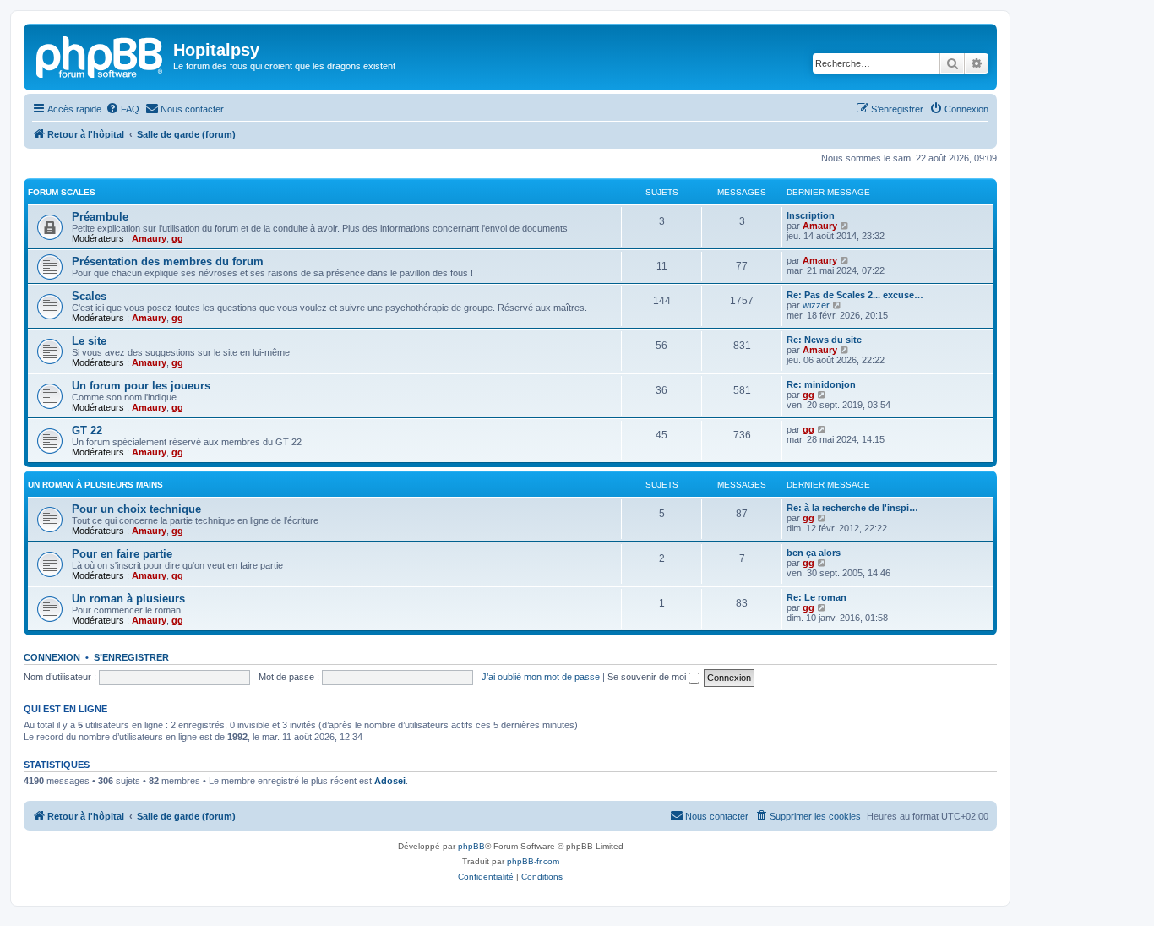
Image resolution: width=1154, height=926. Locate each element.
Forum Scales (61, 192)
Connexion (52, 657)
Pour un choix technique (136, 509)
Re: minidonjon (821, 384)
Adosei (390, 781)
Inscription (811, 215)
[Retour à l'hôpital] (100, 55)
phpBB (471, 846)
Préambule (100, 216)
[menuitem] (122, 109)
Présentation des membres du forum (168, 261)
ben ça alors (814, 552)
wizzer (816, 305)
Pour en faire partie (122, 553)
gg (177, 238)
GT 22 (87, 430)
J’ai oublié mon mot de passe (541, 677)
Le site (89, 341)
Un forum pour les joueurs (141, 385)
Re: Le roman (816, 597)
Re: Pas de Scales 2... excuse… (855, 295)
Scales (89, 296)
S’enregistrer (131, 657)
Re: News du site (824, 340)
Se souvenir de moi (648, 677)
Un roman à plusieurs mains (95, 484)
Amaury (149, 238)
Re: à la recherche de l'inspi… (852, 508)
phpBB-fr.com (533, 861)
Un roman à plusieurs (128, 598)
